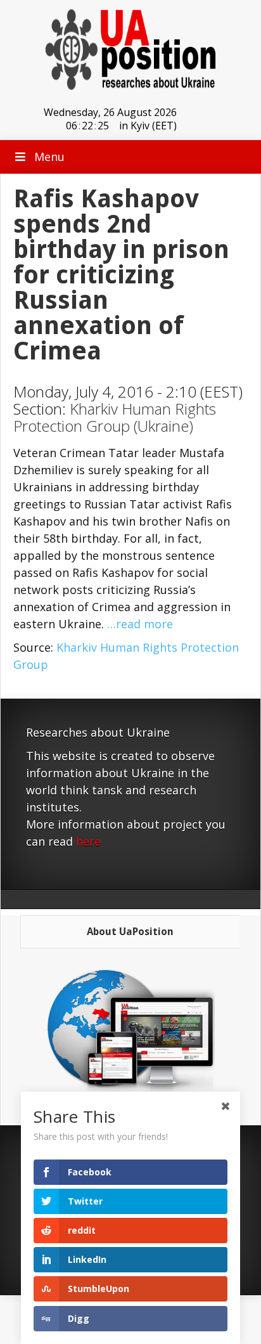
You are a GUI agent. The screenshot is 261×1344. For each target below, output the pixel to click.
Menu (49, 156)
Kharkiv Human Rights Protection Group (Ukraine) (114, 417)
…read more (140, 623)
